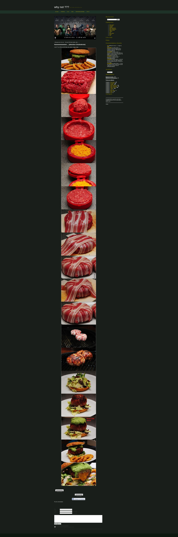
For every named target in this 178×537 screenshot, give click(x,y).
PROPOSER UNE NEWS (80, 11)
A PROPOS (63, 11)
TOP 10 (88, 11)
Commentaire (56, 514)
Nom (55, 509)
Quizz (110, 34)
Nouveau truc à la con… (60, 42)
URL (55, 512)
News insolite (112, 30)
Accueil (57, 11)
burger (74, 47)
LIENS (72, 11)
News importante (112, 29)
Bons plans (111, 33)
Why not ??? (61, 7)
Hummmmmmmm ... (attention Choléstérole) (69, 44)
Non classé (111, 24)
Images (110, 27)
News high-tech (112, 28)
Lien (110, 32)
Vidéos (110, 31)
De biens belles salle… (73, 42)
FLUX (68, 11)
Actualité (111, 26)
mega (77, 47)
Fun (110, 35)
